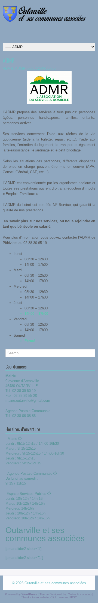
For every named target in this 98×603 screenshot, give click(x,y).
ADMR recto (24, 68)
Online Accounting (79, 594)
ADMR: (8, 68)
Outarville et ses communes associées (55, 583)
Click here (57, 597)
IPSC (73, 597)
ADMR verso (45, 68)
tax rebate (42, 597)
